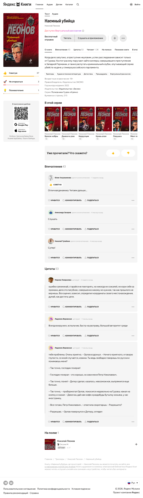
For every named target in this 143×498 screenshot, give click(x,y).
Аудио (50, 4)
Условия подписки (81, 489)
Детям (59, 4)
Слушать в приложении (90, 38)
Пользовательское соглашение (19, 489)
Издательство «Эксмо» (70, 89)
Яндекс (136, 492)
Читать (67, 38)
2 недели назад (87, 280)
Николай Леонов (52, 26)
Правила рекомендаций (15, 493)
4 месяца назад (97, 213)
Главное (39, 4)
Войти (137, 4)
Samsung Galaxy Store (24, 136)
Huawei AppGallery (15, 138)
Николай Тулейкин (62, 241)
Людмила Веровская (63, 319)
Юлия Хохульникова (63, 178)
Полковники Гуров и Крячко (64, 92)
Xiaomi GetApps (29, 138)
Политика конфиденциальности (53, 489)
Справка (34, 493)
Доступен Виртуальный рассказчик (63, 30)
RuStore (12, 136)
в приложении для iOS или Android (60, 467)
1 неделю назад (97, 178)
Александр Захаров (63, 213)
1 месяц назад (87, 319)
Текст (47, 14)
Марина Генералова (63, 280)
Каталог (69, 4)
